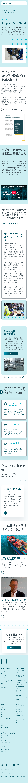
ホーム (3, 10)
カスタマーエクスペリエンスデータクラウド (21, 679)
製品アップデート (5, 742)
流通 (2, 714)
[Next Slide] (23, 377)
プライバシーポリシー (6, 773)
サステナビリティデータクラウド (21, 694)
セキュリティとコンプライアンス (6, 680)
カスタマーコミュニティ (21, 716)
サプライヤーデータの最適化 (10, 109)
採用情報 (3, 740)
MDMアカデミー (20, 723)
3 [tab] (16, 377)
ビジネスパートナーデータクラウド (21, 683)
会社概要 (3, 671)
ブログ (3, 747)
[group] (12, 501)
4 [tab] (20, 377)
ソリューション (12, 10)
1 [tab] (8, 377)
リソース (3, 744)
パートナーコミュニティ (21, 719)
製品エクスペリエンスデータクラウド (21, 675)
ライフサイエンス (5, 718)
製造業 (3, 709)
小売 (2, 707)
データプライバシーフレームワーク (10, 776)
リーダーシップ (5, 678)
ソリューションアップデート (21, 698)
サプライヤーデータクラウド (21, 687)
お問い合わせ (13, 647)
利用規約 (23, 776)
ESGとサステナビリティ (6, 684)
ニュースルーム (5, 749)
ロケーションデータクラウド (21, 691)
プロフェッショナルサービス (21, 712)
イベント (3, 751)
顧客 (2, 673)
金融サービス (4, 721)
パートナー (4, 675)
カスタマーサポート (20, 709)
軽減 (22, 99)
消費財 (3, 712)
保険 (2, 725)
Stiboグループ (4, 687)
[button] (10, 224)
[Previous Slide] (5, 377)
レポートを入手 (10, 353)
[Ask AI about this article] (1, 392)
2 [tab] (12, 377)
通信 (2, 723)
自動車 (3, 716)
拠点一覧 (3, 738)
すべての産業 (4, 727)
